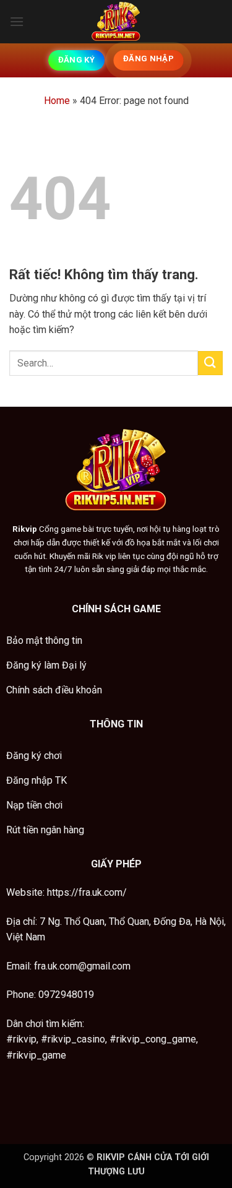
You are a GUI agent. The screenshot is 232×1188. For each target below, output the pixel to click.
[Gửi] (210, 363)
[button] (16, 21)
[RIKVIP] (116, 21)
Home (57, 100)
